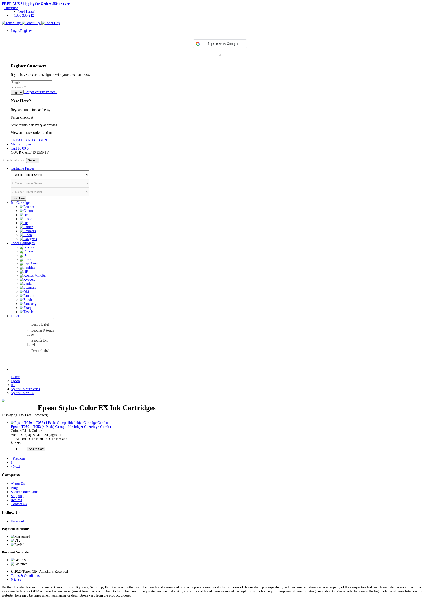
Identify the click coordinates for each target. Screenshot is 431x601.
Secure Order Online (25, 492)
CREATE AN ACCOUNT (30, 140)
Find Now (19, 198)
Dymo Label (40, 350)
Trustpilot (11, 8)
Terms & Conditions (25, 575)
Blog (14, 488)
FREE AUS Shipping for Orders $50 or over (36, 4)
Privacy (16, 579)
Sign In (17, 92)
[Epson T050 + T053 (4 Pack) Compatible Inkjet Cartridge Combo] (59, 423)
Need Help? (26, 11)
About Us (18, 484)
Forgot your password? (40, 92)
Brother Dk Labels (37, 342)
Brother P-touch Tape (40, 332)
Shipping (17, 496)
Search (32, 160)
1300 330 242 (24, 15)
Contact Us (19, 504)
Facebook (18, 521)
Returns (16, 500)
